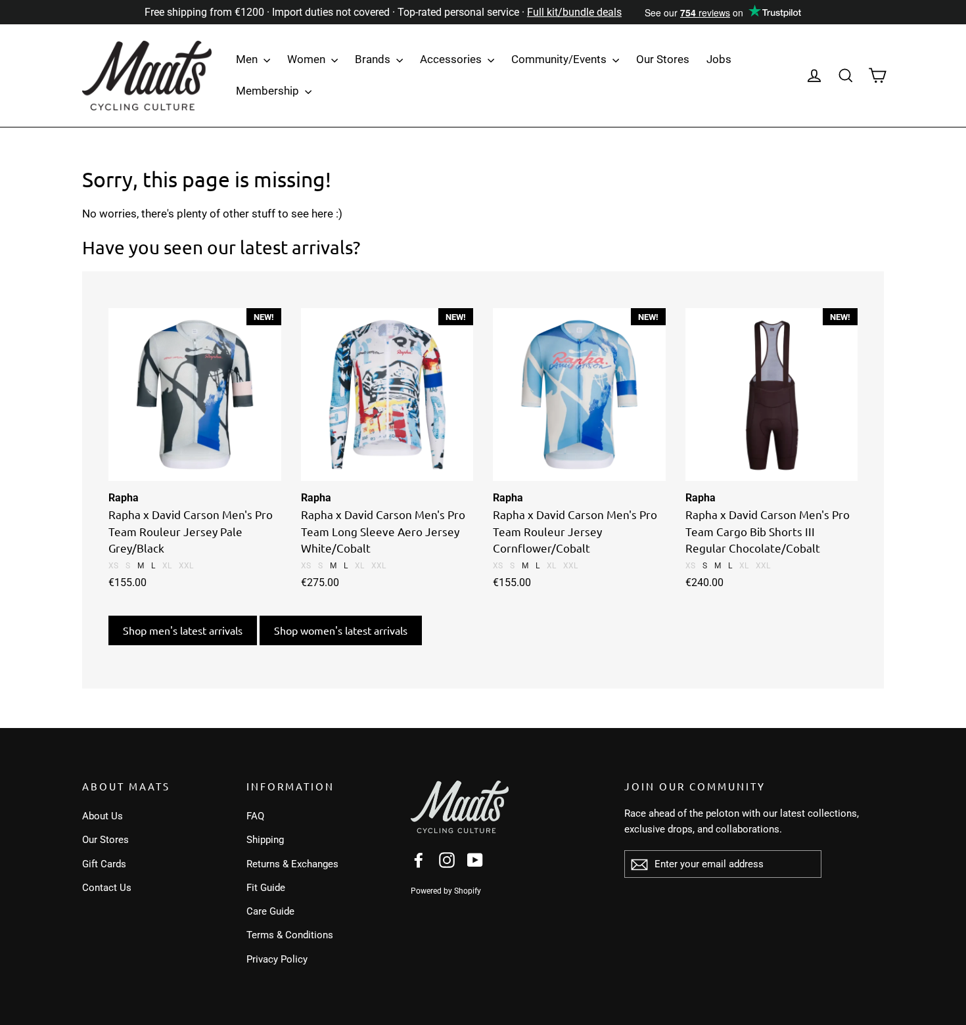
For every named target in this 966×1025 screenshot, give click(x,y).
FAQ (255, 816)
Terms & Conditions (289, 935)
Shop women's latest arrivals (340, 630)
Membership (269, 90)
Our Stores (662, 59)
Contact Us (106, 888)
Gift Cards (104, 864)
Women (307, 59)
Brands (374, 59)
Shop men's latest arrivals (182, 630)
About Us (102, 816)
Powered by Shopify (446, 891)
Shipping (265, 840)
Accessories (452, 59)
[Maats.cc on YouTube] (475, 860)
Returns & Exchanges (292, 864)
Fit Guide (265, 888)
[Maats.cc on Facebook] (418, 860)
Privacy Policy (277, 959)
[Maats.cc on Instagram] (447, 860)
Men (248, 59)
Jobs (718, 59)
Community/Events (560, 59)
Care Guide (270, 911)
